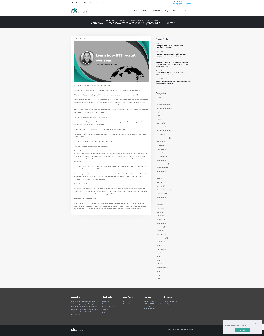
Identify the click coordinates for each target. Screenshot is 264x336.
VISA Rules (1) (161, 249)
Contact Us (186, 11)
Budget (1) (160, 212)
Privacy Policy (127, 304)
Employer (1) (161, 219)
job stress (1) (161, 145)
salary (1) (160, 264)
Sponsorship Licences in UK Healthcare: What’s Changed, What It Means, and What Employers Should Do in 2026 (172, 64)
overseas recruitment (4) (164, 101)
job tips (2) (160, 153)
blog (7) (159, 116)
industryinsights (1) (163, 267)
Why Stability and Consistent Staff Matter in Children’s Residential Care (171, 74)
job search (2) (161, 179)
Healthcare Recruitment (109, 307)
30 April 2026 (160, 60)
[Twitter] (76, 3)
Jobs (144, 11)
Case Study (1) (161, 242)
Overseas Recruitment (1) (165, 190)
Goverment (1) (161, 208)
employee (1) (161, 227)
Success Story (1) (162, 238)
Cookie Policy (127, 301)
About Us (175, 11)
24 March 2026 (160, 70)
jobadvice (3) (161, 123)
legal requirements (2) (163, 112)
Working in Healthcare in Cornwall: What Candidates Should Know (169, 47)
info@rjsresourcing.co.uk (172, 304)
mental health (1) (162, 156)
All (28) (159, 97)
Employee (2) (161, 216)
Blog (166, 11)
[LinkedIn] (72, 3)
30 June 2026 (159, 43)
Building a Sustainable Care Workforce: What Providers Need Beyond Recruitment (171, 55)
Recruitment (154, 11)
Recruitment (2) (162, 182)
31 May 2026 (159, 51)
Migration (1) (161, 186)
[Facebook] (80, 3)
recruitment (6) (161, 127)
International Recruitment (110, 304)
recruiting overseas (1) (164, 138)
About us (105, 310)
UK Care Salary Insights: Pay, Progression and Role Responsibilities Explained (173, 82)
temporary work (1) (163, 164)
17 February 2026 (161, 78)
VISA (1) (159, 245)
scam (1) (159, 119)
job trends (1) (161, 201)
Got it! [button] (242, 330)
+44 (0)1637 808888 (183, 3)
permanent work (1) (163, 167)
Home (136, 11)
